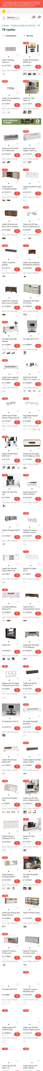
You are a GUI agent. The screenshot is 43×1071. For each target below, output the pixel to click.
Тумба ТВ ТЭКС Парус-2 (29, 837)
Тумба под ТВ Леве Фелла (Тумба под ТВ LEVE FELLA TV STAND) (32, 225)
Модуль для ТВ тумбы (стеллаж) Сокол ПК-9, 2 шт (10, 684)
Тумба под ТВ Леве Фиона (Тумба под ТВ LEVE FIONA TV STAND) (32, 1028)
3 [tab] (11, 297)
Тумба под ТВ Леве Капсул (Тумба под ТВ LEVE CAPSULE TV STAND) (10, 417)
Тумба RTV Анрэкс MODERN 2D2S (30, 990)
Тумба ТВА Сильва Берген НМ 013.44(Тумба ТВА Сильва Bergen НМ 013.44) (9, 761)
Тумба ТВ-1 (6, 645)
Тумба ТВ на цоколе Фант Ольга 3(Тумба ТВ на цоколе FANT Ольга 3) (10, 225)
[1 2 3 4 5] (11, 49)
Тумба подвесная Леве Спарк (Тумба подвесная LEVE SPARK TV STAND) (32, 761)
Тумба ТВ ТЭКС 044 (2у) (9, 493)
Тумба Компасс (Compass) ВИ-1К (8, 875)
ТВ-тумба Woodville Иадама (9, 340)
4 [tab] (12, 56)
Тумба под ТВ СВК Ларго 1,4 (9, 1067)
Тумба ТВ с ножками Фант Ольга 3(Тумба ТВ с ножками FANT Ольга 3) (10, 302)
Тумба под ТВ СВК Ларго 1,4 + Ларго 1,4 (31, 378)
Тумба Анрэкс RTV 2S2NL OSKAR (30, 1067)
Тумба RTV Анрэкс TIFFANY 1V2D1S (30, 531)
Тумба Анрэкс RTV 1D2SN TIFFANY (30, 493)
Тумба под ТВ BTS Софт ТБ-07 (32, 188)
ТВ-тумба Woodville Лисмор (30, 875)
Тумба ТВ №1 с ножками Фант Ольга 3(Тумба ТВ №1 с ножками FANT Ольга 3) (31, 608)
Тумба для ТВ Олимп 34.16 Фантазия (10, 149)
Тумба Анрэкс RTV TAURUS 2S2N (9, 1028)
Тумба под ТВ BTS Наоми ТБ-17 (30, 684)
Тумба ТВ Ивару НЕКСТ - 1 (11, 531)
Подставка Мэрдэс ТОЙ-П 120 (30, 417)
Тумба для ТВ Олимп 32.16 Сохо (31, 302)
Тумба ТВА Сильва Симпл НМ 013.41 (9, 569)
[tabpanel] (11, 48)
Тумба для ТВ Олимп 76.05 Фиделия (31, 646)
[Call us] (3, 11)
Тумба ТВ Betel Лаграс (31, 913)
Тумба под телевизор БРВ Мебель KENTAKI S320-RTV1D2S (31, 263)
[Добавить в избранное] (17, 55)
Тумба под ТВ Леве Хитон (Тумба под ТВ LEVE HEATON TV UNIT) (32, 799)
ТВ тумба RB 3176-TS (31, 339)
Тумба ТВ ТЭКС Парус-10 (29, 99)
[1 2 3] (32, 290)
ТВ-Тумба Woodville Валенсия (30, 722)
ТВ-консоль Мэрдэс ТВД (9, 799)
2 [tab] (9, 56)
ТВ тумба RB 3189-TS (10, 721)
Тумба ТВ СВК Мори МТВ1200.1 (30, 61)
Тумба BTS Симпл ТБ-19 (30, 569)
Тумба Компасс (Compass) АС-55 (8, 837)
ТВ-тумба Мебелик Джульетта (9, 608)
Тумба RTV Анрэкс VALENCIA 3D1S (30, 952)
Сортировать (10, 35)
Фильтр (30, 35)
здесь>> (37, 6)
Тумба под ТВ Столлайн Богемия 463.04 (9, 188)
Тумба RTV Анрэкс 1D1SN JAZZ (9, 952)
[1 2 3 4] (11, 213)
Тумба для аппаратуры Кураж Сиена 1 (11, 914)
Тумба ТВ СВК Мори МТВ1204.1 (9, 455)
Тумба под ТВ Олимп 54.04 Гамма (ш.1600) (31, 455)
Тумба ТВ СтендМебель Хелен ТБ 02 (11, 99)
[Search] (8, 11)
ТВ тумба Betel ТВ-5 (9, 989)
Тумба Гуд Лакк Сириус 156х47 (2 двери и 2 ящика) (29, 149)
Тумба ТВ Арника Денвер (8, 263)
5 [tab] (13, 56)
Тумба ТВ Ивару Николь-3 (8, 61)
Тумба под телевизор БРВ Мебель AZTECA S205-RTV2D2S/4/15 (10, 378)
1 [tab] (8, 56)
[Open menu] (4, 18)
